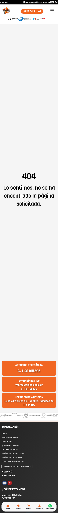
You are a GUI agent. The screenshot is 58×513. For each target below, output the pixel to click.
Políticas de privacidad (13, 453)
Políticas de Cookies (12, 457)
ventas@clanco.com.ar (29, 385)
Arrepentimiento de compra (17, 466)
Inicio (4, 433)
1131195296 (30, 370)
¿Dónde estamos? (10, 445)
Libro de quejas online (13, 461)
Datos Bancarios (10, 449)
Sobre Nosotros (10, 437)
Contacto (6, 441)
